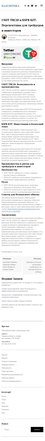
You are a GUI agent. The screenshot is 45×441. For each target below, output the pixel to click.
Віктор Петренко (24, 35)
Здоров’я (5, 406)
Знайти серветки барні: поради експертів (17, 301)
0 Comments (11, 37)
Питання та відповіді (9, 361)
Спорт (4, 400)
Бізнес (15, 252)
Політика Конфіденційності (11, 381)
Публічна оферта (8, 378)
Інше (20, 252)
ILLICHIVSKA (10, 6)
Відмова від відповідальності (12, 375)
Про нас (4, 355)
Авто (3, 403)
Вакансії (5, 358)
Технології (5, 410)
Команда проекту (8, 365)
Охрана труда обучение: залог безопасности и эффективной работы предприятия (19, 290)
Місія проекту (7, 368)
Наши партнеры (7, 371)
